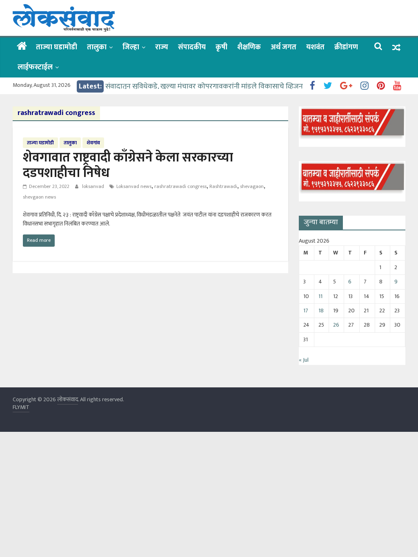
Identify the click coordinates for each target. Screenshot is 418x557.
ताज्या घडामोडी (56, 47)
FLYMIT (21, 407)
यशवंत (315, 47)
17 (305, 310)
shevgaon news (39, 197)
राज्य (161, 47)
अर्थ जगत (283, 47)
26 (336, 324)
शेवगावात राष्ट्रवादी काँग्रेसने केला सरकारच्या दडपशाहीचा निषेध (128, 165)
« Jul (304, 360)
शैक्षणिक (249, 47)
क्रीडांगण (346, 47)
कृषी (221, 47)
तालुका (97, 47)
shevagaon (252, 186)
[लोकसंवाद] (22, 47)
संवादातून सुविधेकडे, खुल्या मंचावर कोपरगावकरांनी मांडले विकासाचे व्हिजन (204, 86)
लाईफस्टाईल (35, 67)
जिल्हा (130, 47)
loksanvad (93, 186)
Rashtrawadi (223, 186)
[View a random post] (396, 47)
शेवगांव (93, 143)
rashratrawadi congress (180, 186)
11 (320, 296)
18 (321, 310)
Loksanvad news (133, 186)
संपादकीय (192, 47)
